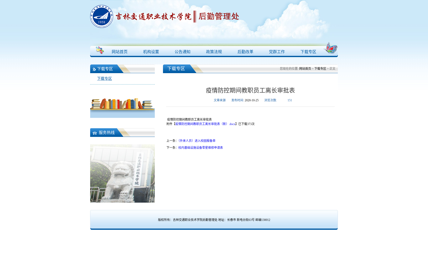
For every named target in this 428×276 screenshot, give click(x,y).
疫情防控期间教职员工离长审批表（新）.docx (205, 124)
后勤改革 (245, 52)
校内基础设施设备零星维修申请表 (200, 147)
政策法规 (214, 52)
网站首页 (120, 52)
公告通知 (182, 52)
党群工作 (277, 52)
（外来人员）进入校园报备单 (196, 141)
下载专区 (308, 52)
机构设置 (151, 52)
